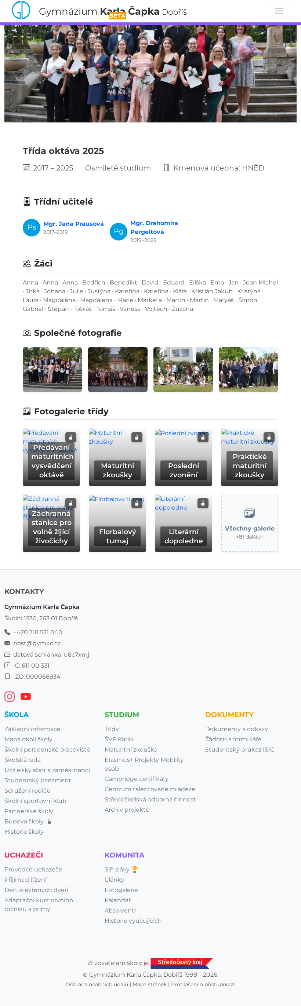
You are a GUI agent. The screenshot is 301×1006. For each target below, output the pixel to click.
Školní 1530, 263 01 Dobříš (41, 618)
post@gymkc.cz (37, 643)
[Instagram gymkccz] (9, 696)
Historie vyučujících (133, 920)
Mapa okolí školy (28, 739)
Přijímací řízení (25, 879)
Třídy (112, 729)
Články (114, 879)
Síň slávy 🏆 (121, 869)
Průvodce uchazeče (33, 869)
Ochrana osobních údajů (97, 984)
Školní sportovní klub (35, 800)
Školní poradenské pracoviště (47, 749)
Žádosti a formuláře (233, 739)
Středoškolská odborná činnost (150, 799)
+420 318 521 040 (37, 632)
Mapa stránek (150, 984)
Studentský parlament (37, 780)
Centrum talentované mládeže (150, 789)
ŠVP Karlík (119, 739)
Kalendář (118, 900)
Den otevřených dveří (36, 889)
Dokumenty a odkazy (236, 729)
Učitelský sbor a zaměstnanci (47, 770)
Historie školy (24, 831)
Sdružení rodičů (27, 790)
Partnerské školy (28, 811)
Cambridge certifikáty (136, 778)
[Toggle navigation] (279, 11)
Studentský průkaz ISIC (239, 749)
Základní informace (32, 729)
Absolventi (120, 910)
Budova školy (24, 821)
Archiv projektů (127, 809)
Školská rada (22, 759)
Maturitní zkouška (131, 749)
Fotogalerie (121, 889)
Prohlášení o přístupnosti (203, 984)
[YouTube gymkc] (26, 696)
